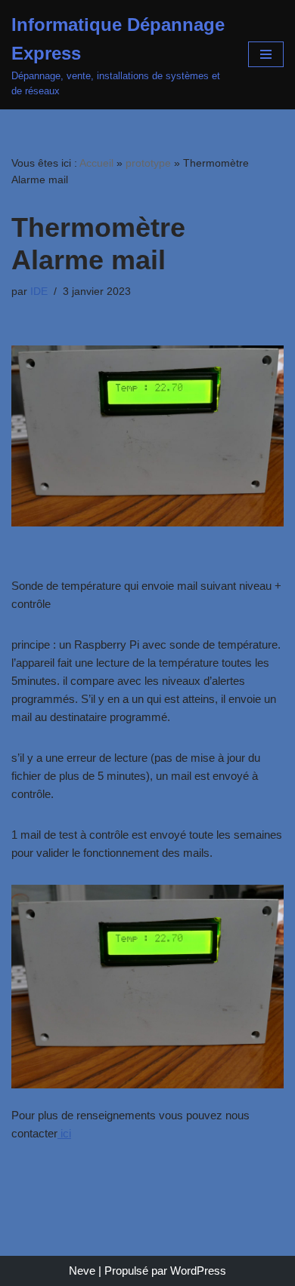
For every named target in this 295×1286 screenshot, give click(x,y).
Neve (82, 1270)
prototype (148, 163)
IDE (39, 291)
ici (64, 1133)
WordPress (198, 1270)
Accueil (96, 163)
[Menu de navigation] (266, 54)
